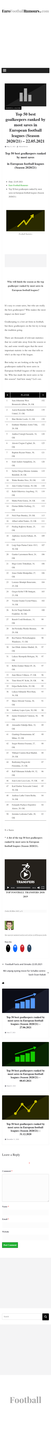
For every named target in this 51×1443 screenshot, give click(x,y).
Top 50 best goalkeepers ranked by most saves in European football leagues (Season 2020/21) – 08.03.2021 (25, 1076)
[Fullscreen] (43, 887)
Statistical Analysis (13, 108)
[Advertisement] (25, 41)
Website (5, 1231)
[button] (25, 875)
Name (5, 1206)
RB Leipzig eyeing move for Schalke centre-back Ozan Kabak (24, 972)
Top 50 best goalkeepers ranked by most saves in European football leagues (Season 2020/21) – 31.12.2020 (25, 1129)
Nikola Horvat (23, 146)
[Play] (8, 887)
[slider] (23, 887)
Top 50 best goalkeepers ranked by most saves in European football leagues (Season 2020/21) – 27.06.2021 (25, 1022)
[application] (25, 874)
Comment (7, 1170)
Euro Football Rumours (18, 185)
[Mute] (38, 887)
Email (5, 1219)
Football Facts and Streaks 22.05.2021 (23, 964)
